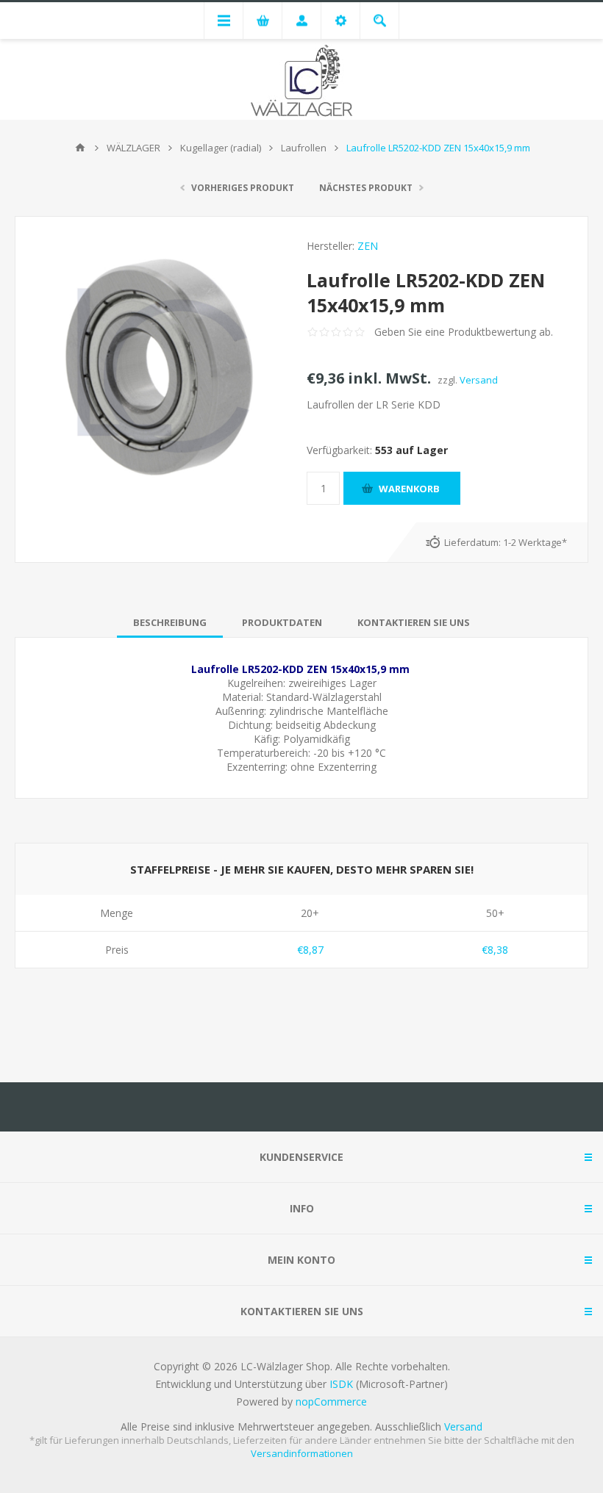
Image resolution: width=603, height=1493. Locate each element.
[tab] (170, 622)
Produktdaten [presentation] (282, 622)
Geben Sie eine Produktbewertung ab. (463, 332)
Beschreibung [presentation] (170, 622)
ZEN (367, 246)
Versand (479, 379)
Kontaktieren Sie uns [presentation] (413, 622)
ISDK (341, 1384)
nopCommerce (331, 1402)
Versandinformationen (302, 1453)
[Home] (80, 147)
